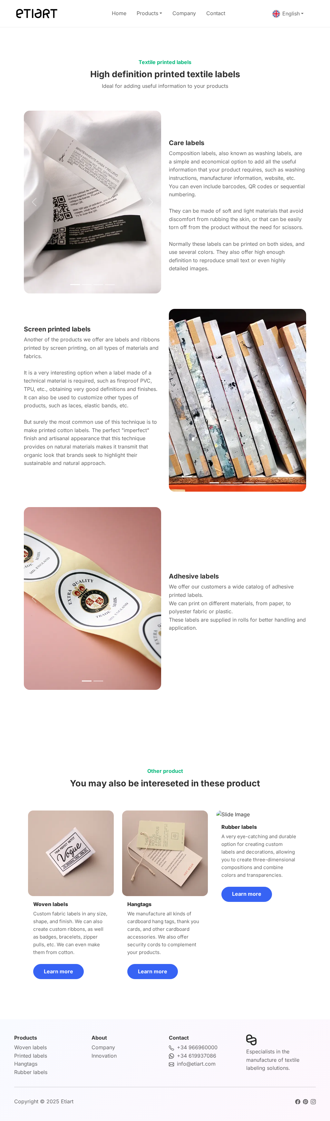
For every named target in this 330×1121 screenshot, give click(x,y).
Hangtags (25, 1064)
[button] (34, 202)
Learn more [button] (58, 971)
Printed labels (30, 1055)
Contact (215, 13)
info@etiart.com (196, 1064)
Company (184, 13)
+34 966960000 (197, 1047)
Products (147, 13)
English (291, 13)
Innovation (104, 1055)
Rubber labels (30, 1072)
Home (119, 13)
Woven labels (30, 1047)
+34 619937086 (196, 1055)
